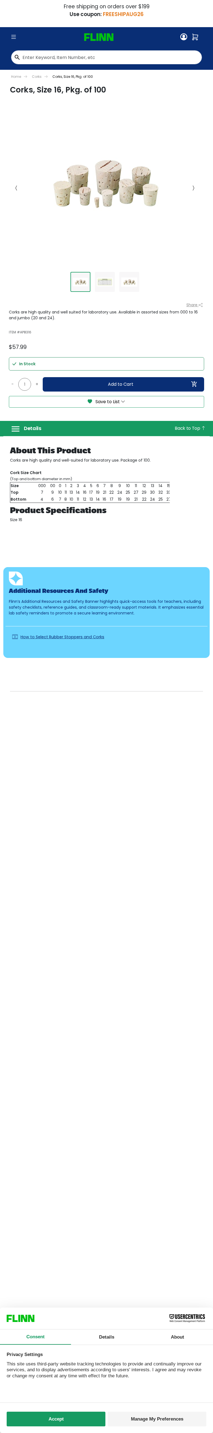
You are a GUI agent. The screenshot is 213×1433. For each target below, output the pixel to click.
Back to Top (188, 428)
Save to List (107, 401)
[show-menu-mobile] (13, 37)
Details (32, 428)
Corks (37, 76)
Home (16, 76)
